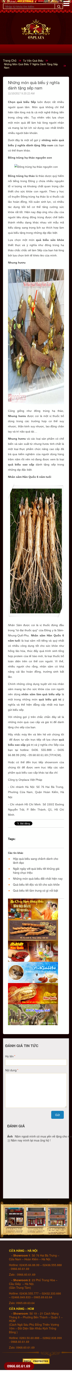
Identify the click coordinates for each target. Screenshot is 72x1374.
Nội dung (11, 1070)
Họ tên (9, 1056)
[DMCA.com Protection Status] (36, 1360)
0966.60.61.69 (18, 1366)
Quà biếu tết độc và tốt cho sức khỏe (36, 884)
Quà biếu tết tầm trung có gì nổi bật (35, 890)
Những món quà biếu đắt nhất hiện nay (38, 878)
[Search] (59, 6)
